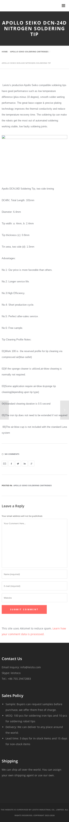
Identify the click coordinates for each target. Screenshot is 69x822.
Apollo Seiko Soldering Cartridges (32, 485)
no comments (12, 454)
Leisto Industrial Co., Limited (48, 809)
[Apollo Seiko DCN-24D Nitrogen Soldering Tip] (4, 463)
